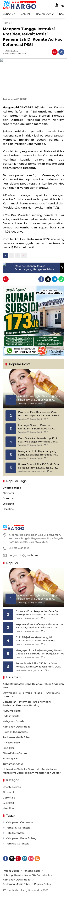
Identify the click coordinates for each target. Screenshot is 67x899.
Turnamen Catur (13, 763)
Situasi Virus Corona (15, 753)
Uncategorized (12, 487)
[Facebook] (41, 279)
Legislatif (8, 503)
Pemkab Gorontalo (17, 843)
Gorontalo (9, 498)
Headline (8, 509)
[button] (56, 5)
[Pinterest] (18, 858)
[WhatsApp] (61, 279)
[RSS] (37, 858)
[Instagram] (31, 858)
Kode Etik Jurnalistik (15, 732)
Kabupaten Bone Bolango (22, 838)
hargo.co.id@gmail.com (23, 555)
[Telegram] (55, 279)
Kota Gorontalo (15, 833)
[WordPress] (24, 858)
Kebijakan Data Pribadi (17, 726)
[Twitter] (48, 279)
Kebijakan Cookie (13, 721)
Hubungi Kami (12, 710)
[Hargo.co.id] (20, 5)
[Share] (61, 52)
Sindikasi (8, 747)
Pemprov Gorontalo (18, 827)
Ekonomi (8, 493)
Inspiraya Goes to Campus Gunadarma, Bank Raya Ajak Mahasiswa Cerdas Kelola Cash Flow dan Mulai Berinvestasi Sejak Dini (39, 427)
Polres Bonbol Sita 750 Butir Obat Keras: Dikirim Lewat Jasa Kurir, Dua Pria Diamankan (39, 466)
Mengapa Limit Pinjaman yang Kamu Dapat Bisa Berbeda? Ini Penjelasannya (37, 453)
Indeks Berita (11, 716)
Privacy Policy (11, 742)
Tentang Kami (11, 758)
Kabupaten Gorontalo (19, 822)
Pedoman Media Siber (16, 737)
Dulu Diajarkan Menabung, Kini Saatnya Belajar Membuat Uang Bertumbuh (37, 440)
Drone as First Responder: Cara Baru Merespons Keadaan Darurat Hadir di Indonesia (39, 414)
